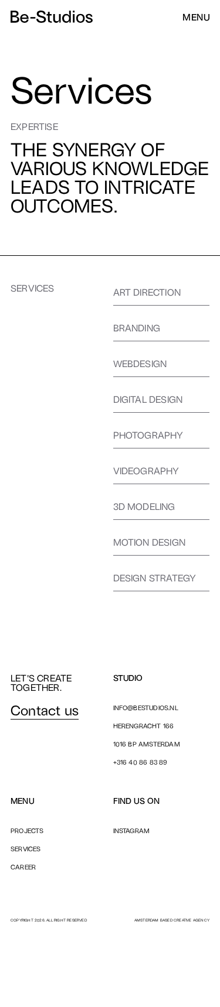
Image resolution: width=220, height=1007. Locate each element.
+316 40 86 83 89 (140, 762)
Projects (27, 830)
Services (26, 848)
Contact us (45, 709)
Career (23, 867)
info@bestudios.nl (145, 707)
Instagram (131, 830)
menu (195, 17)
